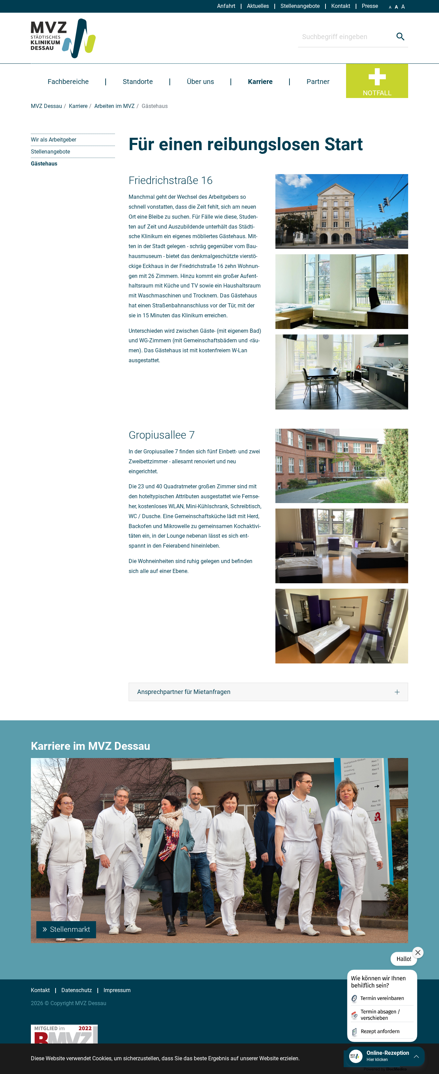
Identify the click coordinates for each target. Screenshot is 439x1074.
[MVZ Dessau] (71, 38)
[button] (381, 998)
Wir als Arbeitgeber (53, 139)
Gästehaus (44, 163)
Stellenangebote (50, 151)
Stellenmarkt (69, 929)
